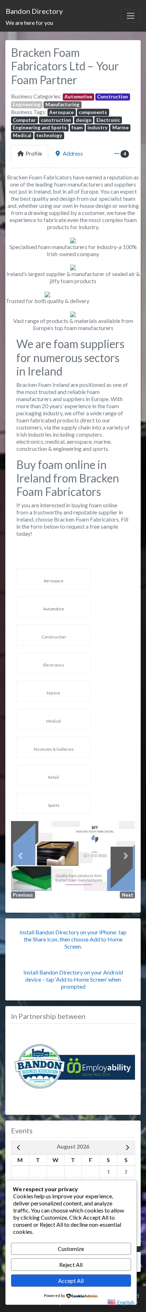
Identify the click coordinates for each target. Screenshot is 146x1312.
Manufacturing (62, 104)
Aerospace (61, 112)
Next (127, 895)
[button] (20, 856)
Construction (112, 96)
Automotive (78, 96)
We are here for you (29, 22)
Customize (71, 1248)
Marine (120, 127)
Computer (24, 120)
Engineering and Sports (40, 127)
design (83, 120)
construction (56, 120)
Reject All (71, 1264)
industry (97, 127)
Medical (22, 135)
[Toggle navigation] (130, 16)
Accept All (71, 1280)
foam (77, 127)
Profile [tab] (34, 153)
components (93, 112)
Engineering (26, 104)
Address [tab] (73, 153)
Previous (23, 895)
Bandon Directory (34, 11)
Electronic (108, 120)
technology (49, 135)
